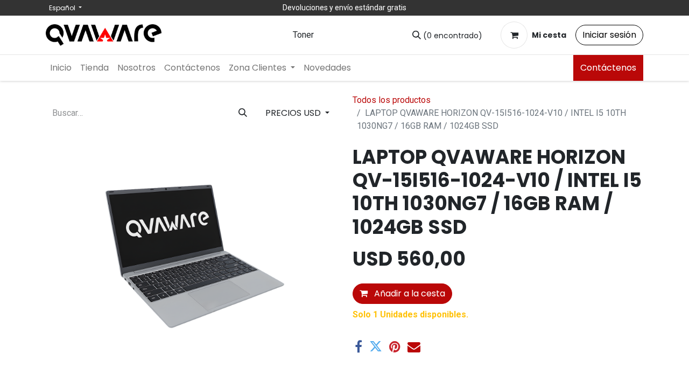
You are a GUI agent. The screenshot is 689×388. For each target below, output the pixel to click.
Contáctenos (608, 67)
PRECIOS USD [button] (294, 113)
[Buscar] (242, 113)
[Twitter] (375, 346)
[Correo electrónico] (413, 346)
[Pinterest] (394, 346)
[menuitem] (61, 68)
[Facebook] (358, 346)
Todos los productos (392, 100)
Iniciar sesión (609, 35)
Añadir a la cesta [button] (408, 293)
